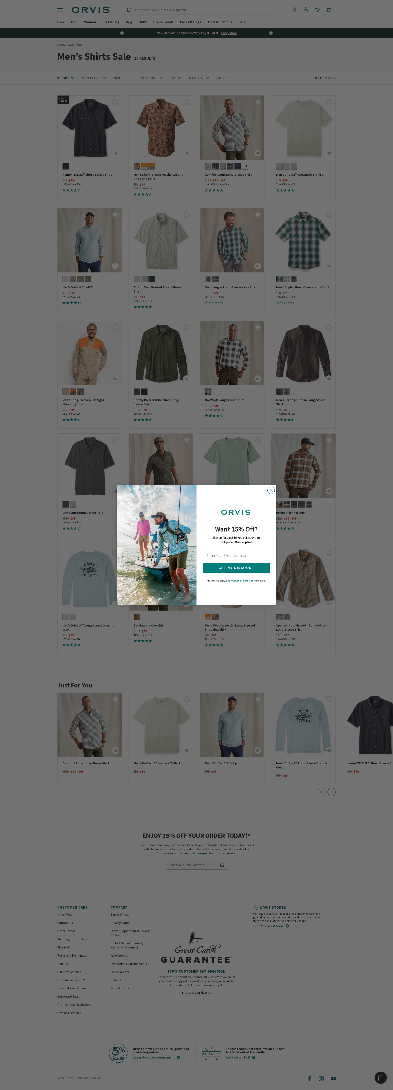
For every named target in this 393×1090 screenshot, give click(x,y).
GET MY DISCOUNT (236, 567)
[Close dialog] (271, 490)
